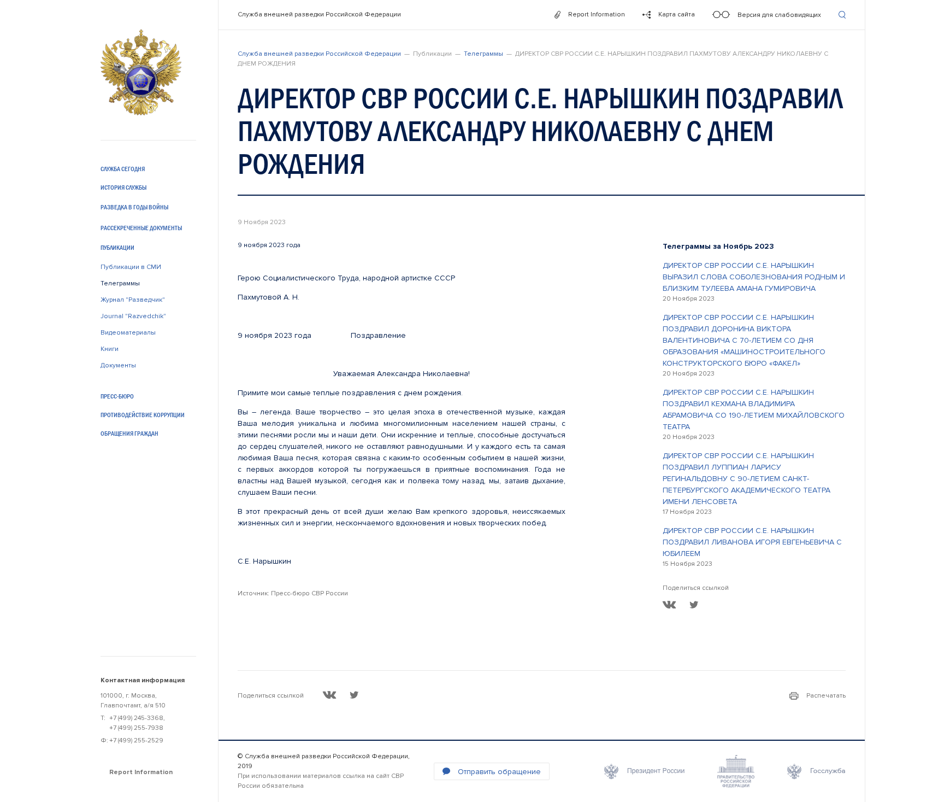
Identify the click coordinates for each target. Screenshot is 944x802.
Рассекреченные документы (141, 228)
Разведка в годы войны (134, 207)
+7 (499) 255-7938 (136, 728)
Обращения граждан (129, 433)
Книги (110, 349)
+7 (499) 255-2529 (136, 740)
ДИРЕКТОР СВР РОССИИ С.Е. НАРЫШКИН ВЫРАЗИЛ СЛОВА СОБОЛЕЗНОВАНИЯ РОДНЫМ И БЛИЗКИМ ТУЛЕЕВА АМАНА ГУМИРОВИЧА (754, 277)
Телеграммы (120, 283)
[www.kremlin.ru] (644, 771)
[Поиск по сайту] (842, 15)
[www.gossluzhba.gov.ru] (816, 771)
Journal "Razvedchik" (133, 316)
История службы (123, 187)
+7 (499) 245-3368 (136, 718)
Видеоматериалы (128, 333)
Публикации (117, 247)
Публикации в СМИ (131, 267)
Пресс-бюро (117, 396)
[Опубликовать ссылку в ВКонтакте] (669, 604)
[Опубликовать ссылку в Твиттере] (693, 604)
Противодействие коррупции (143, 415)
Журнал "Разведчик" (133, 300)
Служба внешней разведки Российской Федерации (319, 14)
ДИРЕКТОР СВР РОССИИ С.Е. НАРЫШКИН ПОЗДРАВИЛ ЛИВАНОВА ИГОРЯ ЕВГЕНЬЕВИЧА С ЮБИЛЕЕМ (752, 542)
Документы (118, 365)
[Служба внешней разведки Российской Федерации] (141, 72)
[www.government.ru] (735, 771)
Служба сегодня (123, 169)
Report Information (141, 772)
